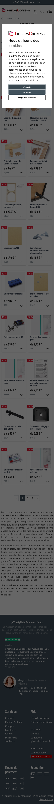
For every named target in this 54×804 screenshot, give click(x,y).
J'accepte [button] (27, 87)
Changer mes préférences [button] (27, 98)
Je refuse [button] (27, 92)
